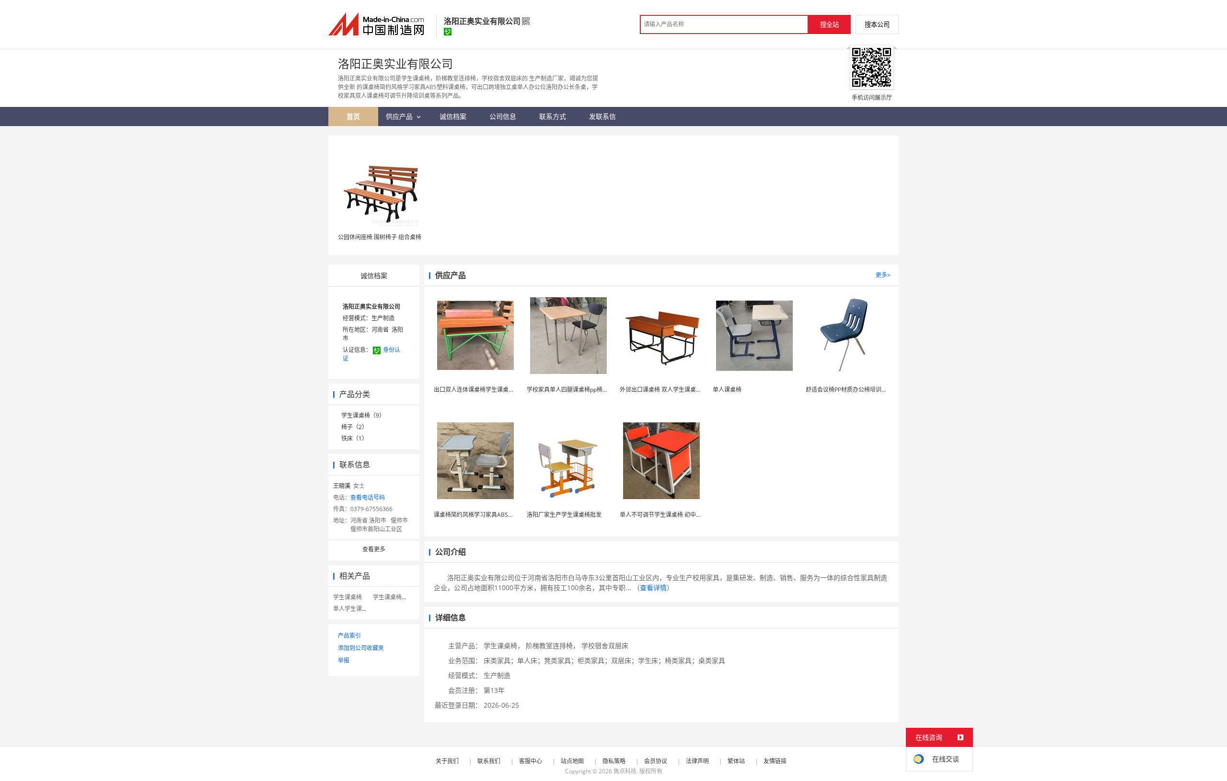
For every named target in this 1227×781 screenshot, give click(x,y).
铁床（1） (354, 438)
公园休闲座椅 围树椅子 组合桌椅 (379, 237)
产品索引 (349, 635)
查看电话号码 (367, 497)
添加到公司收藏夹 (361, 648)
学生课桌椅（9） (363, 415)
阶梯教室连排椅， (552, 645)
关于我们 (447, 761)
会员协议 (655, 761)
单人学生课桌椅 (353, 609)
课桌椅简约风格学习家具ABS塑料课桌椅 (485, 515)
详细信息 (450, 617)
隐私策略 (613, 761)
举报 (343, 660)
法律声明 (697, 761)
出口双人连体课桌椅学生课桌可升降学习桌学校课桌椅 (503, 389)
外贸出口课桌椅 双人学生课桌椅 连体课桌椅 (676, 389)
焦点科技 (625, 771)
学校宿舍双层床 (604, 645)
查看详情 (653, 587)
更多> (883, 275)
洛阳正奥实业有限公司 (371, 307)
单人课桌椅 (727, 389)
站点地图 (572, 761)
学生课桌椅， (504, 645)
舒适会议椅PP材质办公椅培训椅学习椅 (855, 389)
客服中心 (530, 761)
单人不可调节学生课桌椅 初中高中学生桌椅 (675, 515)
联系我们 (488, 761)
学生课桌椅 (347, 597)
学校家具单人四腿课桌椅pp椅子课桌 (573, 389)
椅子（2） (354, 427)
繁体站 (736, 761)
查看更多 (373, 549)
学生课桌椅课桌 (393, 597)
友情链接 (775, 761)
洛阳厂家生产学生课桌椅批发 (564, 515)
